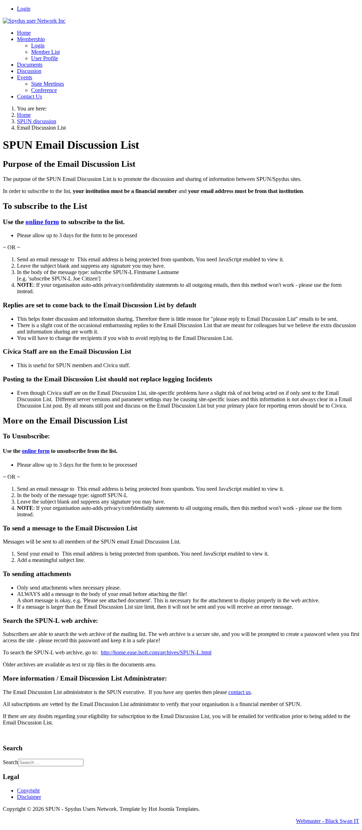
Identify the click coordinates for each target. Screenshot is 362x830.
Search (10, 762)
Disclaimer (29, 797)
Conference (44, 90)
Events (24, 77)
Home (24, 33)
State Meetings (47, 84)
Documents (29, 65)
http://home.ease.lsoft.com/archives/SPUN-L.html (156, 652)
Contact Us (29, 96)
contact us (239, 692)
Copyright (28, 791)
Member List (45, 52)
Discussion (29, 71)
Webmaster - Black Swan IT (327, 821)
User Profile (44, 58)
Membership (31, 39)
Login (23, 9)
